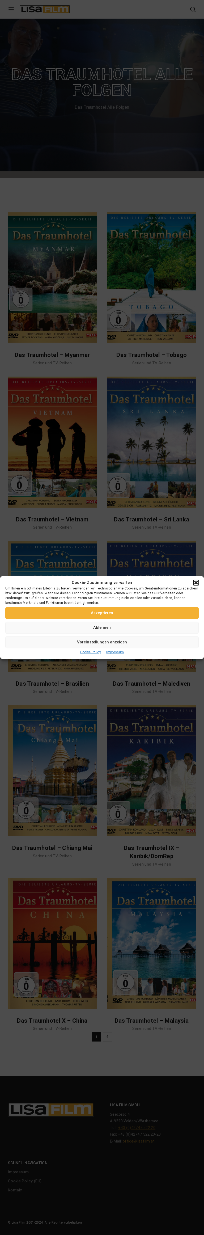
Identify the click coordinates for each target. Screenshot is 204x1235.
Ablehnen (102, 627)
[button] (196, 582)
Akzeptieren (102, 612)
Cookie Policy (90, 652)
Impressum (115, 652)
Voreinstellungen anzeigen (102, 642)
